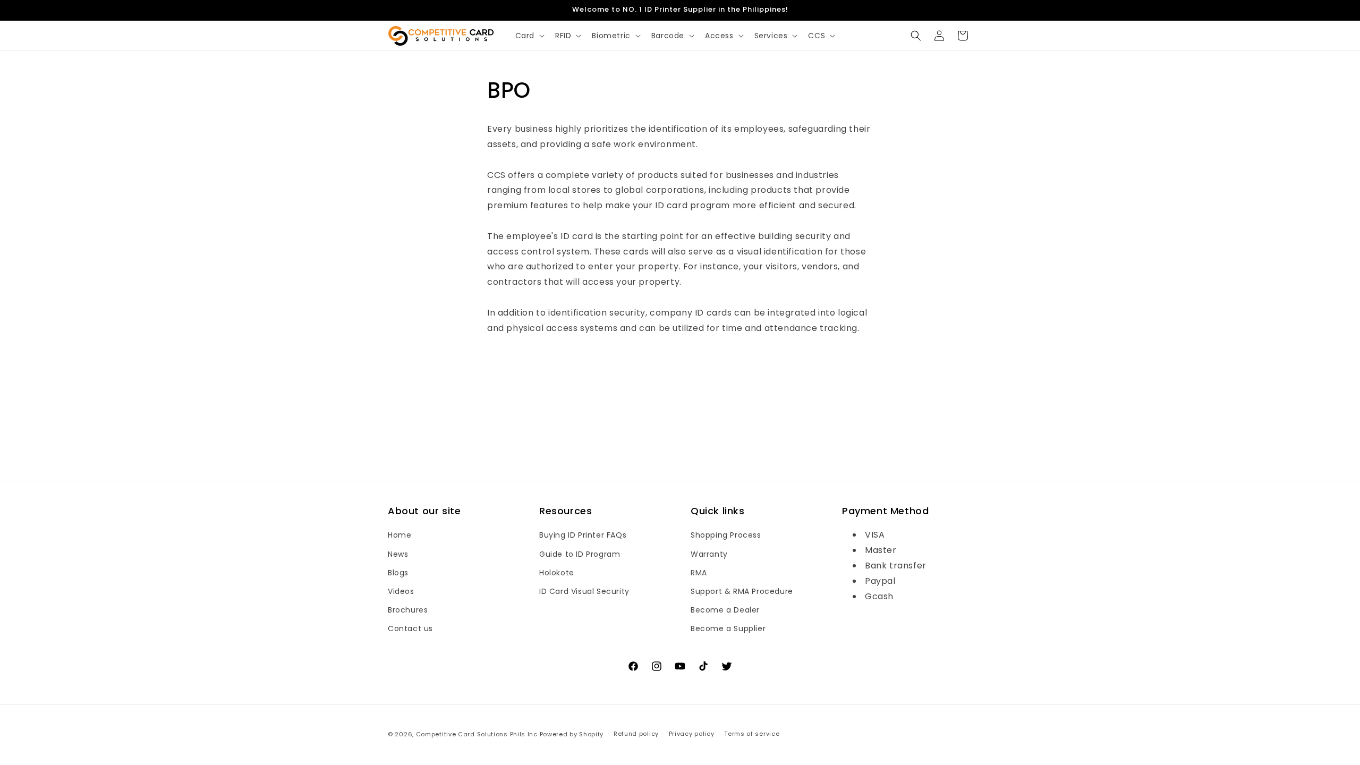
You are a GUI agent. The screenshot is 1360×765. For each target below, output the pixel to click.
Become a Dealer (725, 610)
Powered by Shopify (572, 734)
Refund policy (636, 733)
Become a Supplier (728, 628)
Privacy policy (692, 733)
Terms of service (751, 733)
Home (399, 535)
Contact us (410, 628)
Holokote (556, 572)
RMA (699, 572)
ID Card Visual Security (584, 591)
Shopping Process (726, 535)
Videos (401, 591)
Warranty (709, 554)
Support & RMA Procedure (742, 591)
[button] (529, 35)
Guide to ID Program (579, 554)
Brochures (408, 610)
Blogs (398, 572)
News (398, 554)
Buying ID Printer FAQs (582, 535)
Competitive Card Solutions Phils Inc (477, 734)
